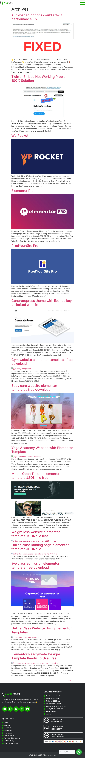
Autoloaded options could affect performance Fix (36, 17)
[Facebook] (16, 709)
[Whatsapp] (10, 709)
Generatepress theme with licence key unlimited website (41, 303)
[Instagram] (21, 709)
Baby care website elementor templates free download (34, 388)
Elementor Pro (22, 191)
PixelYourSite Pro (24, 246)
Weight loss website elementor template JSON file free (35, 534)
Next (71, 680)
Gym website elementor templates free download (42, 362)
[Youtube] (4, 709)
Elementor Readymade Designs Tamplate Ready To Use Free (36, 656)
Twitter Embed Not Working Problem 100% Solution (40, 79)
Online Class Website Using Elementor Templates (41, 630)
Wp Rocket (19, 136)
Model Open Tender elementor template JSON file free (35, 476)
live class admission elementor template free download (35, 565)
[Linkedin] (27, 709)
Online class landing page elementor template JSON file (40, 547)
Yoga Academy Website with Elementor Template (42, 450)
